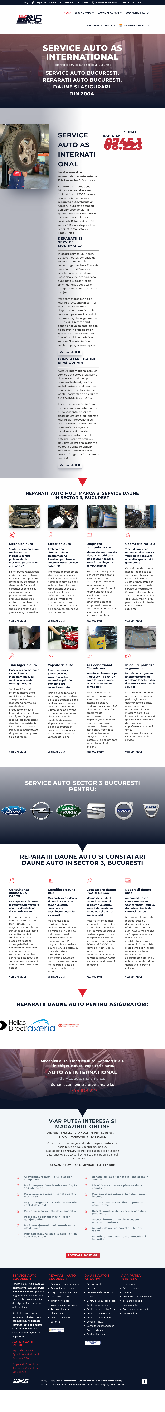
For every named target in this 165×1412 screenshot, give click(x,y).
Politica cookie (130, 1304)
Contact (84, 2)
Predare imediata (96, 1334)
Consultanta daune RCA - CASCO (19, 893)
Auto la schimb (95, 1330)
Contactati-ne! (130, 1313)
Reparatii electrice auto (63, 1288)
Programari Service (99, 25)
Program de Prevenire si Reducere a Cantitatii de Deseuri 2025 (25, 1368)
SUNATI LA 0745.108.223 (107, 2)
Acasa (67, 12)
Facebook (68, 2)
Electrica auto (59, 544)
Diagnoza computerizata (99, 545)
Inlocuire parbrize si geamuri (140, 666)
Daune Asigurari (108, 12)
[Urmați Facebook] (144, 1381)
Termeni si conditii (133, 1300)
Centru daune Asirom (98, 1304)
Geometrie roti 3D (140, 544)
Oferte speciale (131, 1288)
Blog (26, 2)
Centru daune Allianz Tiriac (101, 1300)
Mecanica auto (21, 544)
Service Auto (83, 12)
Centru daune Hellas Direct (101, 1309)
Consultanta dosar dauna (100, 1325)
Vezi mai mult (17, 620)
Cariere (52, 2)
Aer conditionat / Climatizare (101, 666)
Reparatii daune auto (138, 891)
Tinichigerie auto (23, 665)
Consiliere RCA (95, 1321)
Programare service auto (136, 1309)
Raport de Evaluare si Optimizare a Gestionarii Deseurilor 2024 (25, 1354)
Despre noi (41, 2)
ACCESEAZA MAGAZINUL (82, 1255)
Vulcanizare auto (137, 12)
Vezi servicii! (68, 352)
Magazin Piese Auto (136, 25)
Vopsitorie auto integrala (64, 1304)
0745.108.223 (123, 143)
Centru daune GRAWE (98, 1313)
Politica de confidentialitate (137, 1296)
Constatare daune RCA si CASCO (101, 891)
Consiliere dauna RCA (61, 891)
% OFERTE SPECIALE (131, 2)
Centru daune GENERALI (100, 1317)
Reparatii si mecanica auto (65, 1284)
